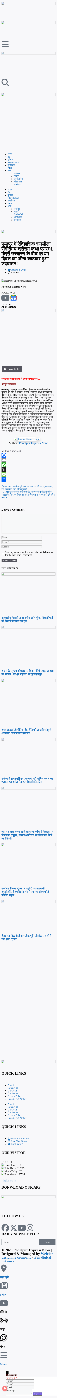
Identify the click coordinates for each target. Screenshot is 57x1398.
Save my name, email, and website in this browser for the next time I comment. (29, 553)
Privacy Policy (15, 1096)
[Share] (28, 479)
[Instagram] (30, 1228)
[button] (3, 307)
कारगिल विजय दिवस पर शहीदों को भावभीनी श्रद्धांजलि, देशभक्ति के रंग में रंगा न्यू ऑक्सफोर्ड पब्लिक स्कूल (25, 892)
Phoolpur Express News (33, 443)
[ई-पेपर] (4, 1285)
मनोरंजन (11, 165)
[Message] (28, 474)
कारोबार (17, 184)
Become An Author (17, 1099)
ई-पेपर (3, 1294)
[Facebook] (28, 455)
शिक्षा (10, 168)
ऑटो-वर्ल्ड (18, 181)
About (11, 1085)
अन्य (9, 170)
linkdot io (9, 1181)
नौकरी (16, 176)
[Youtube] (22, 1228)
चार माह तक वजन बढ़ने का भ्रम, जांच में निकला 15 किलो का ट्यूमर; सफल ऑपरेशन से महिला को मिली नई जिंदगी (27, 835)
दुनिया (10, 159)
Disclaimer (13, 1093)
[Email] (28, 460)
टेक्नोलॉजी (18, 179)
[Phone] (20, 1384)
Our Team (12, 1090)
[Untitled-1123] (28, 232)
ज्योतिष (17, 173)
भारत (10, 154)
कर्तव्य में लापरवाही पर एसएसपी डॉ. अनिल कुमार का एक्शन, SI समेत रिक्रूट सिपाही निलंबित (27, 780)
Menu (3, 1364)
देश (9, 156)
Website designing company (27, 1255)
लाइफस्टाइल (13, 162)
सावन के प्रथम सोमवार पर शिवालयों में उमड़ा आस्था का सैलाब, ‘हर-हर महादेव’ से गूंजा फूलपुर (28, 672)
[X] (28, 469)
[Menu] (4, 1355)
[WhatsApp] (28, 464)
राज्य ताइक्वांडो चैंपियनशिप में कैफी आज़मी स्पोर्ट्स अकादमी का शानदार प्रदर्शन (26, 731)
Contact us (13, 1088)
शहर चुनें (4, 1277)
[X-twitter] (13, 1228)
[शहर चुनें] (4, 1268)
